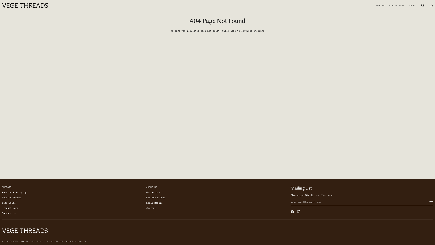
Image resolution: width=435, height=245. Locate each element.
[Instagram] (298, 211)
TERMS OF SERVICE (54, 241)
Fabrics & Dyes (155, 197)
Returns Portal (11, 197)
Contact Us (9, 213)
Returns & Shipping (14, 192)
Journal (151, 208)
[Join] (430, 201)
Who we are (153, 192)
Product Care (10, 208)
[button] (397, 5)
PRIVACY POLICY (34, 241)
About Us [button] (151, 187)
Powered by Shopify (75, 241)
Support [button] (7, 187)
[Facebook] (292, 211)
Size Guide (9, 202)
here (233, 30)
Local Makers (154, 202)
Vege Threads (11, 241)
